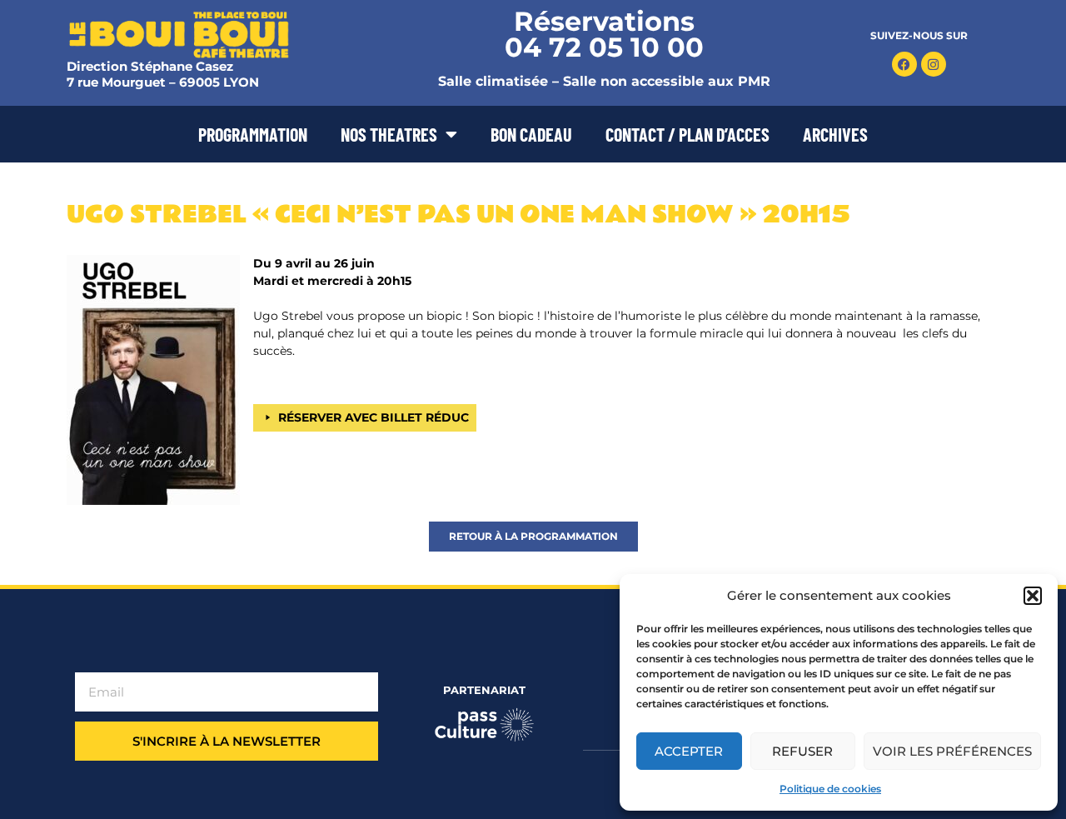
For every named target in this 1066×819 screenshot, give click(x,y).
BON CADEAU (531, 134)
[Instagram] (933, 64)
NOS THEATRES (389, 134)
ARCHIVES (835, 134)
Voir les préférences (952, 751)
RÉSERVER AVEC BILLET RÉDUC (373, 417)
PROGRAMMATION (252, 134)
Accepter (689, 751)
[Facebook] (904, 64)
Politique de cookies (830, 788)
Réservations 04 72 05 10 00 (604, 34)
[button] (1032, 595)
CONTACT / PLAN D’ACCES (687, 134)
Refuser (802, 751)
